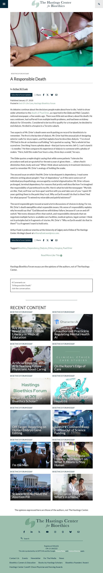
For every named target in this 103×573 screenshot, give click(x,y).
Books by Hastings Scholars (50, 562)
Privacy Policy (60, 551)
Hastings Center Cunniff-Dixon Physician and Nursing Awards (36, 567)
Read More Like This (50, 255)
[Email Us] (78, 532)
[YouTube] (47, 532)
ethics (51, 248)
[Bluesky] (70, 532)
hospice (58, 248)
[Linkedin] (31, 532)
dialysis (43, 248)
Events (25, 558)
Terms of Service (74, 551)
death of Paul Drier (40, 112)
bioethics (22, 248)
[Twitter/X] (39, 532)
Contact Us (14, 558)
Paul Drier (67, 248)
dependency (33, 248)
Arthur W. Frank (20, 89)
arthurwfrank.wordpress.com (46, 233)
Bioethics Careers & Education (22, 562)
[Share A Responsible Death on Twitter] (48, 95)
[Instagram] (55, 532)
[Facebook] (24, 532)
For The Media (49, 558)
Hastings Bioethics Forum (44, 103)
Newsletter (36, 558)
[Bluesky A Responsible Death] (52, 95)
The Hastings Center (51, 523)
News (61, 558)
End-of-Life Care (26, 103)
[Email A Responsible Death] (57, 95)
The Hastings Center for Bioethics (51, 4)
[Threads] (62, 532)
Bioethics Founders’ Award (76, 562)
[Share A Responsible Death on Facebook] (44, 95)
